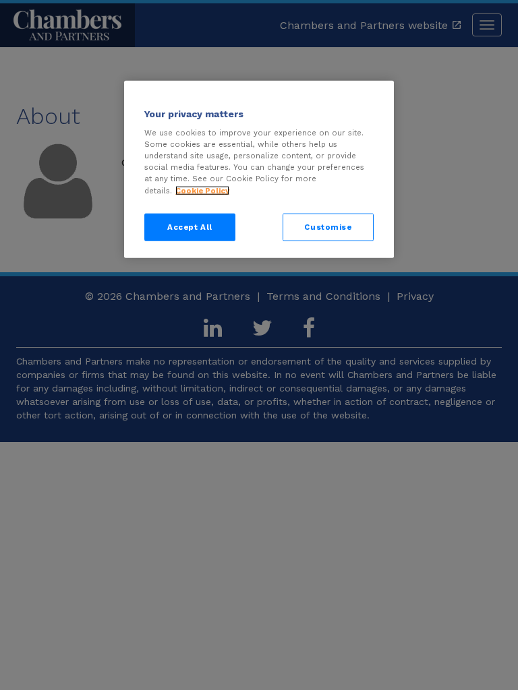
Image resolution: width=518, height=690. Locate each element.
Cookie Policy (202, 190)
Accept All (189, 226)
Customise (327, 226)
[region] (259, 169)
